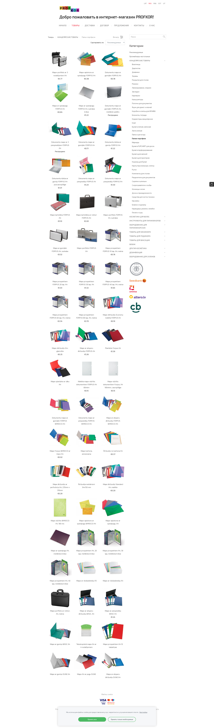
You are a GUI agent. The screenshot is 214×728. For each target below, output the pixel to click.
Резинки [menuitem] (135, 84)
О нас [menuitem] (152, 25)
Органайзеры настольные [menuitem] (139, 56)
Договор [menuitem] (104, 25)
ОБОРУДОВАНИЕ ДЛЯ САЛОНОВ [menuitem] (142, 256)
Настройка (143, 712)
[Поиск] (164, 36)
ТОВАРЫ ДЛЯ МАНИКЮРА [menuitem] (140, 232)
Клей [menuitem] (134, 123)
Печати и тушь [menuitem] (137, 213)
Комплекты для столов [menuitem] (141, 173)
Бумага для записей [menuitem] (139, 154)
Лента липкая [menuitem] (137, 131)
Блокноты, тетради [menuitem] (139, 115)
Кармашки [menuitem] (136, 96)
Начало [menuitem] (63, 25)
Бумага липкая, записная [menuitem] (141, 127)
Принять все (92, 719)
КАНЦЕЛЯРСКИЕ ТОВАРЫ (67, 37)
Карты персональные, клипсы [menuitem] (143, 166)
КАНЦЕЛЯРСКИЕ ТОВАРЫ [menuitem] (139, 60)
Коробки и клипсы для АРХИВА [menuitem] (143, 111)
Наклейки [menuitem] (135, 201)
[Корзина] (211, 184)
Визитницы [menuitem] (136, 64)
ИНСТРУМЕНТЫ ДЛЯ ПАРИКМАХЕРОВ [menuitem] (144, 221)
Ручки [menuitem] (134, 170)
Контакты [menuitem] (139, 25)
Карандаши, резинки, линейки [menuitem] (143, 209)
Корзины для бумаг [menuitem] (139, 162)
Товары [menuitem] (76, 25)
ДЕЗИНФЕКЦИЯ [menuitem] (135, 252)
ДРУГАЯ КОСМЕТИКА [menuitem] (138, 248)
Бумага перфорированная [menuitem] (142, 150)
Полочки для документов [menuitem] (142, 103)
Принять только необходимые (122, 719)
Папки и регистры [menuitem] (138, 135)
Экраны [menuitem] (135, 76)
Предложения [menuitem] (121, 25)
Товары (51, 37)
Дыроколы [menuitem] (136, 68)
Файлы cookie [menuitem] (107, 694)
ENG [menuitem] (154, 3)
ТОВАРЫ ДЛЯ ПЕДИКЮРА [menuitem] (139, 236)
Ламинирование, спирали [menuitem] (141, 88)
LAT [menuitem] (145, 3)
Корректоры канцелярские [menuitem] (142, 119)
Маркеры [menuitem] (135, 142)
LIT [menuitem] (164, 3)
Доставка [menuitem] (90, 25)
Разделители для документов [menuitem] (143, 177)
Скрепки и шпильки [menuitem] (139, 181)
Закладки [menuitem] (135, 92)
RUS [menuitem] (150, 3)
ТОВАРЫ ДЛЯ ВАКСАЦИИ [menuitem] (139, 240)
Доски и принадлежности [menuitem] (142, 193)
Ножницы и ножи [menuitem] (138, 189)
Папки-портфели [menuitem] (139, 138)
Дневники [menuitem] (136, 72)
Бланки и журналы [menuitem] (139, 205)
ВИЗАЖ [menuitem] (132, 244)
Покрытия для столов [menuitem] (140, 80)
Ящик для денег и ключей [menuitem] (142, 107)
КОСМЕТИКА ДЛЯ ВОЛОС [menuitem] (139, 217)
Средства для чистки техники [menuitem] (143, 197)
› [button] (165, 60)
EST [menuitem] (159, 3)
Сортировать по (97, 42)
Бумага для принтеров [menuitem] (140, 158)
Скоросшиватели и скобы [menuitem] (141, 185)
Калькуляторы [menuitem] (137, 99)
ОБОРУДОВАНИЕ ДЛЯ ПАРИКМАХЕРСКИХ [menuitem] (138, 226)
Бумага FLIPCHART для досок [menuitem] (143, 146)
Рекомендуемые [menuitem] (136, 52)
